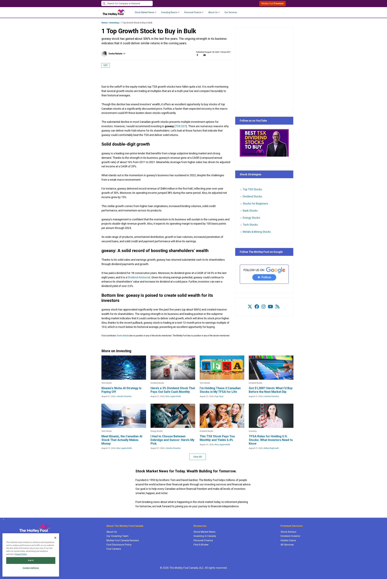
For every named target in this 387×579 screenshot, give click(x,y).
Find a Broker (201, 544)
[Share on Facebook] (197, 55)
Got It (31, 560)
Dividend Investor (290, 535)
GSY (105, 65)
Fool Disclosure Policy (119, 544)
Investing (114, 22)
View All (197, 456)
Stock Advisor (288, 531)
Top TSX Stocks (252, 189)
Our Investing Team (117, 535)
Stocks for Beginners (255, 203)
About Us (213, 12)
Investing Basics (169, 12)
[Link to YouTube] (270, 306)
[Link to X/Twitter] (250, 306)
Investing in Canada (205, 535)
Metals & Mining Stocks (257, 231)
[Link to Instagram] (263, 306)
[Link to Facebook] (257, 306)
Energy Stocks (251, 217)
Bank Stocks (250, 210)
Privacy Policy (21, 554)
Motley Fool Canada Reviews (122, 540)
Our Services (230, 12)
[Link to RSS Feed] (277, 306)
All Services (287, 544)
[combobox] (147, 3)
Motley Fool (272, 3)
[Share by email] (204, 55)
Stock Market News (144, 12)
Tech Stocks (250, 224)
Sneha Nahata (115, 53)
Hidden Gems (288, 540)
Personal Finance (192, 12)
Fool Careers (113, 548)
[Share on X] (201, 55)
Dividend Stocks (252, 196)
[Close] (55, 537)
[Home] (3, 519)
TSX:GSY (180, 126)
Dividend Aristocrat (139, 277)
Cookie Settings (31, 568)
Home (104, 22)
